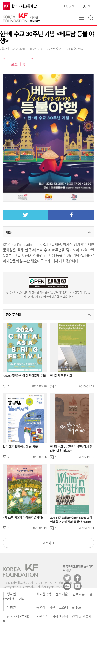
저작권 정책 (60, 616)
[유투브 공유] (78, 586)
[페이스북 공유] (78, 578)
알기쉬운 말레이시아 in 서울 (20, 447)
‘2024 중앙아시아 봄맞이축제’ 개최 (25, 376)
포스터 (18, 63)
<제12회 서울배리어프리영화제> (23, 517)
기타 (22, 598)
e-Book (77, 607)
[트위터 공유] (67, 578)
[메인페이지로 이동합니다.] (21, 17)
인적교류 (79, 593)
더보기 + (48, 542)
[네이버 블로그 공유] (67, 586)
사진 (52, 607)
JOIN (86, 6)
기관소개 (42, 616)
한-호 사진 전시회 (61, 376)
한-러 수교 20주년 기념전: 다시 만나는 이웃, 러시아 (71, 449)
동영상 (40, 607)
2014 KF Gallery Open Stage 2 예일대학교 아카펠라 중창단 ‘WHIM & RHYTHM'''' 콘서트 (71, 519)
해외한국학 (43, 593)
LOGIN (69, 6)
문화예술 (62, 593)
